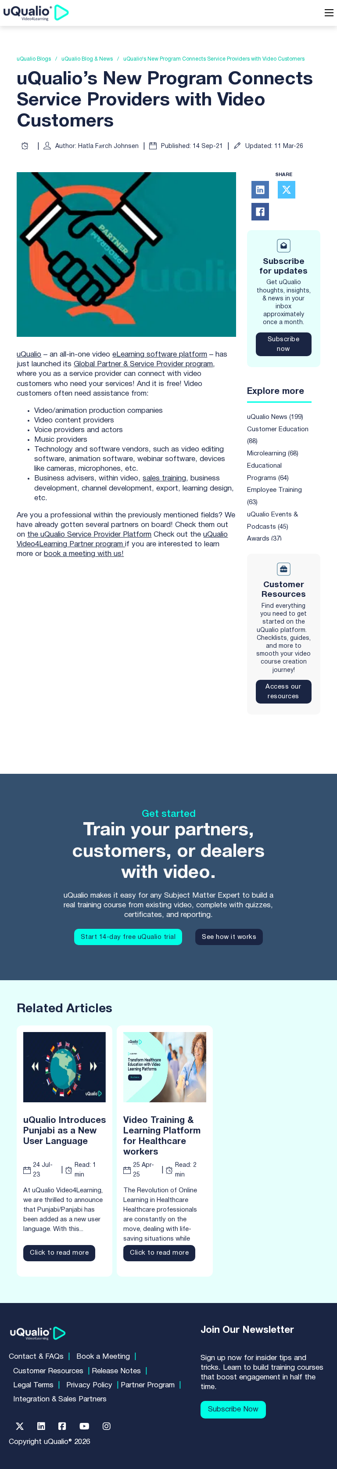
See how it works (229, 937)
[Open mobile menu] (329, 12)
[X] (286, 190)
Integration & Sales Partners (60, 1399)
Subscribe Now (233, 1409)
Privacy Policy (89, 1385)
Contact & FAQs (36, 1357)
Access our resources (283, 692)
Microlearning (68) (272, 454)
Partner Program (148, 1385)
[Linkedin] (41, 1426)
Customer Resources (48, 1371)
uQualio (29, 354)
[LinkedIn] (260, 190)
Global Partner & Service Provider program (143, 364)
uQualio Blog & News (87, 59)
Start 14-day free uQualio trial (128, 937)
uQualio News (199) (275, 417)
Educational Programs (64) (268, 472)
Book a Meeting (103, 1357)
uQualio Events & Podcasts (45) (272, 521)
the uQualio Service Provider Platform (89, 534)
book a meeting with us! (84, 554)
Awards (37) (264, 539)
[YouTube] (84, 1426)
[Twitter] (20, 1426)
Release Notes (116, 1371)
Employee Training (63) (274, 496)
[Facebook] (260, 211)
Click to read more (59, 1253)
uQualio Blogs (34, 59)
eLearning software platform (159, 354)
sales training (164, 478)
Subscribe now (284, 344)
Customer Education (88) (277, 435)
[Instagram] (106, 1426)
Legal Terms (33, 1385)
